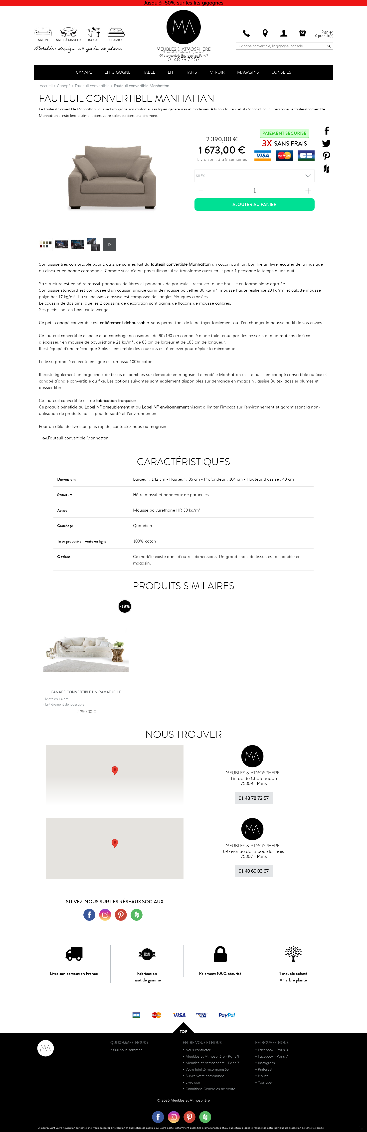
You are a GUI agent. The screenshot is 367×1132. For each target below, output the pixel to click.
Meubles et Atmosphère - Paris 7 (212, 1063)
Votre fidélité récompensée (207, 1069)
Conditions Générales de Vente (210, 1089)
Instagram (266, 1063)
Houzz (263, 1076)
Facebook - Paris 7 (273, 1056)
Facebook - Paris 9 (273, 1050)
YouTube (265, 1082)
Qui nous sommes (127, 1050)
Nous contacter (197, 1050)
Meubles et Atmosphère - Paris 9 (212, 1056)
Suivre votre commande (204, 1076)
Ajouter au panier (254, 204)
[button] (115, 843)
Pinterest (265, 1069)
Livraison (192, 1082)
